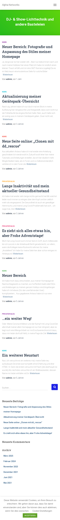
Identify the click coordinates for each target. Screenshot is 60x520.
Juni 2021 (7, 477)
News (4, 42)
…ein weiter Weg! (17, 318)
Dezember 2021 (10, 472)
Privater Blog (8, 181)
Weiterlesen (8, 75)
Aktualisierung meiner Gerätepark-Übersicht (23, 417)
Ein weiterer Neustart (20, 355)
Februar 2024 (9, 461)
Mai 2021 (7, 483)
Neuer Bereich (14, 275)
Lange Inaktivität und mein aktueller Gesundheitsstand (28, 428)
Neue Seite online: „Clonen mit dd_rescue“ (22, 422)
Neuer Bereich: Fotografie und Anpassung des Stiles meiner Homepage (27, 51)
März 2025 (8, 456)
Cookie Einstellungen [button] (42, 511)
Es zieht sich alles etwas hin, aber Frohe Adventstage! (27, 433)
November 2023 (10, 466)
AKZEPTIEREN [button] (30, 515)
